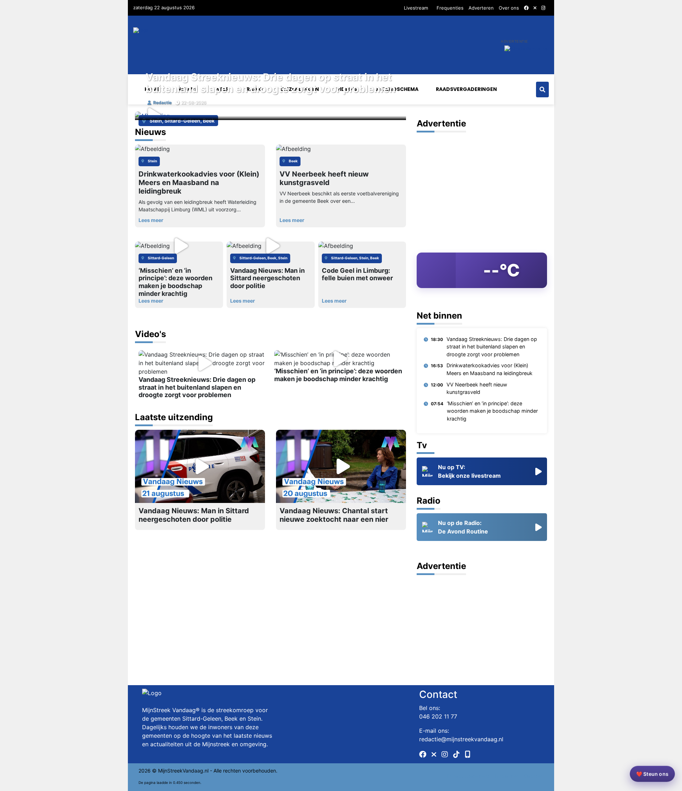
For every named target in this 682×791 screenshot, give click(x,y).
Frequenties (450, 8)
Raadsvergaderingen (466, 89)
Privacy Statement (467, 776)
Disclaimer (506, 776)
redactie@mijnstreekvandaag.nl (461, 739)
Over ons (509, 8)
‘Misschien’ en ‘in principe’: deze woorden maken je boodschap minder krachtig (492, 411)
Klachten (533, 776)
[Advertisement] (482, 185)
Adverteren (481, 8)
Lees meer (151, 301)
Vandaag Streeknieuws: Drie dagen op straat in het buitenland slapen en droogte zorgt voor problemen (270, 83)
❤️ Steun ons (652, 776)
